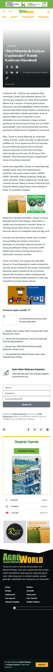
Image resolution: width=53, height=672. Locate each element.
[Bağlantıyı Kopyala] (7, 78)
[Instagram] (26, 506)
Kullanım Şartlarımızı (19, 414)
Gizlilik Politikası (25, 662)
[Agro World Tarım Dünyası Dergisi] (26, 11)
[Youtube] (26, 513)
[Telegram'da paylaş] (17, 72)
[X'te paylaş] (12, 67)
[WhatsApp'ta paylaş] (7, 72)
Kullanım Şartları (13, 664)
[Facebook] (26, 500)
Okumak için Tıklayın (26, 451)
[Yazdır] (47, 429)
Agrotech (11, 46)
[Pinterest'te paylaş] (17, 67)
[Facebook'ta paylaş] (7, 67)
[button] (42, 664)
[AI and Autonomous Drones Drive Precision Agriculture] (10, 320)
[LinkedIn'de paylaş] (12, 72)
